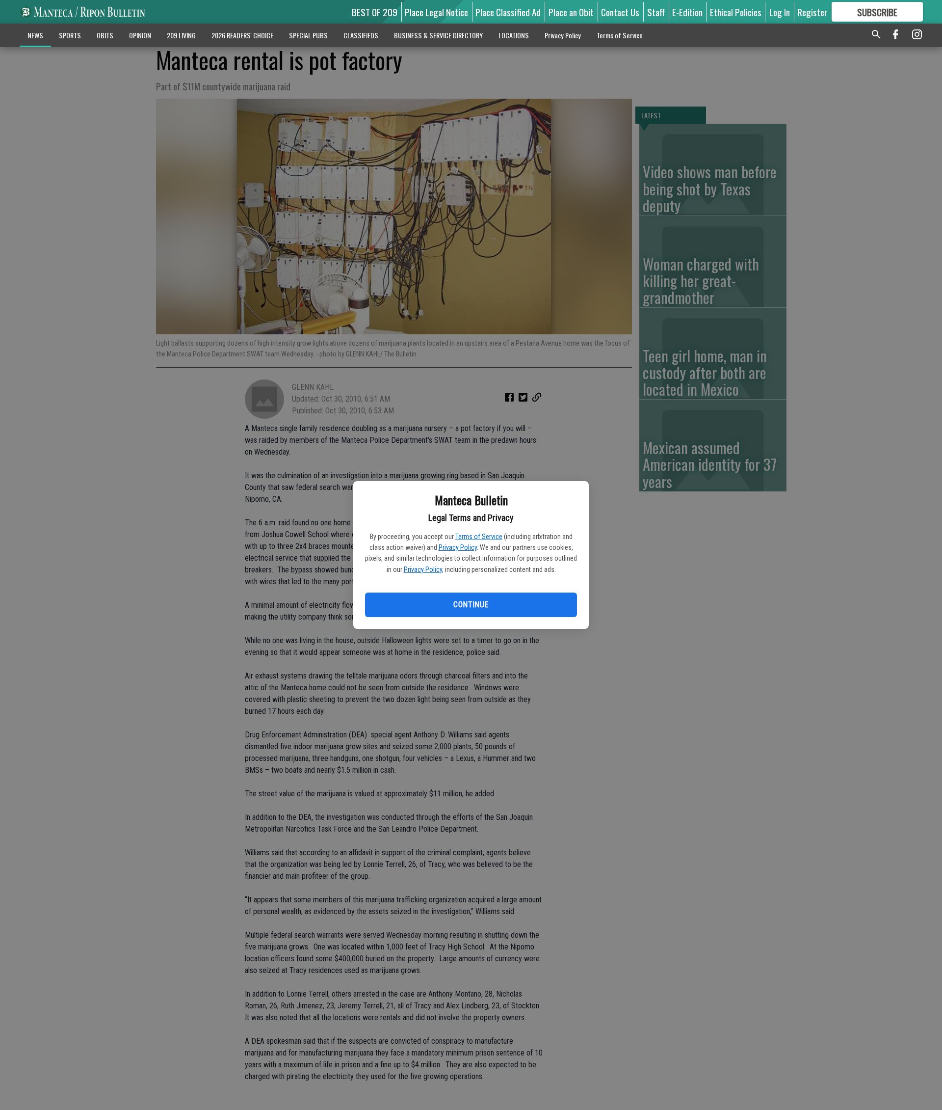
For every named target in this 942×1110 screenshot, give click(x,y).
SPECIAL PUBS (308, 35)
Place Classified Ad (508, 11)
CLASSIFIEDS (360, 35)
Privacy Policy (458, 547)
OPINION (140, 35)
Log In (779, 11)
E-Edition (687, 11)
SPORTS (70, 35)
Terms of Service (478, 537)
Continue (470, 604)
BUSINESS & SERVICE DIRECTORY (438, 35)
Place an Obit (571, 11)
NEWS (35, 35)
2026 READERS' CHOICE (242, 35)
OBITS (105, 35)
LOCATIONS (513, 35)
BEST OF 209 (374, 11)
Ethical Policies (735, 11)
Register (812, 11)
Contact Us (620, 11)
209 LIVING (181, 35)
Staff (656, 11)
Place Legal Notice (436, 11)
